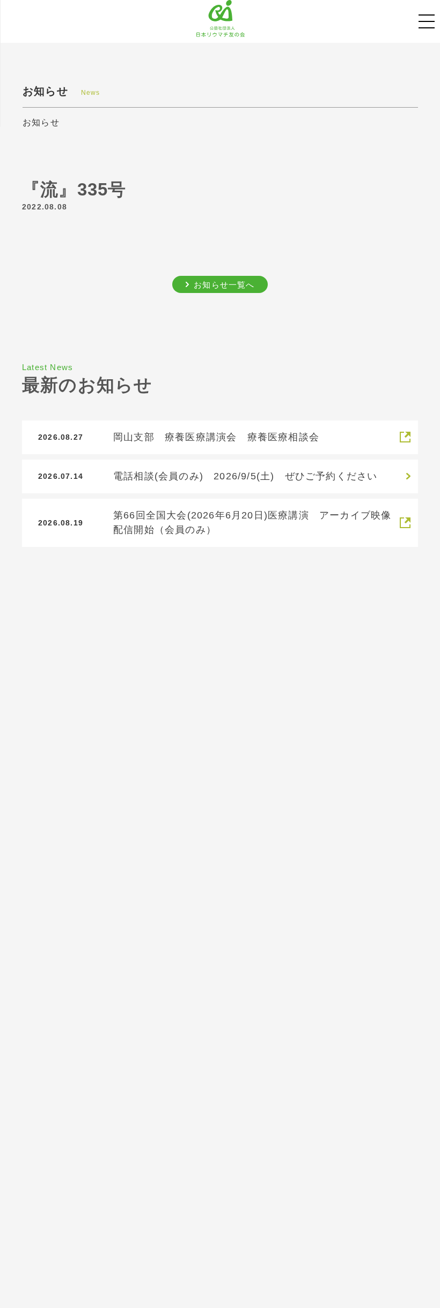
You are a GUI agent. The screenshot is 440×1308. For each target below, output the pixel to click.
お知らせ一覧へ (224, 284)
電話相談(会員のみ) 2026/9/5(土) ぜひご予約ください (245, 476)
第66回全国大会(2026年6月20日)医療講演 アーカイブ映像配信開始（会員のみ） (252, 522)
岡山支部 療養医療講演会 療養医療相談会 (216, 437)
